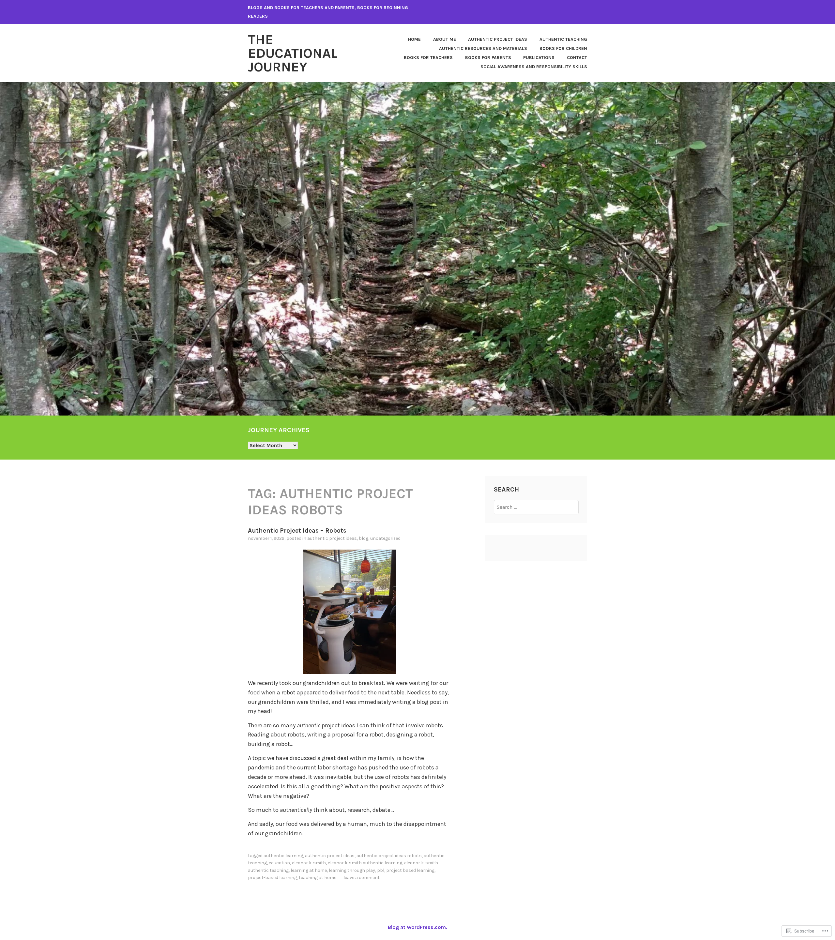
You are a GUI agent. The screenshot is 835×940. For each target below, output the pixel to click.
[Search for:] (536, 507)
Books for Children (563, 48)
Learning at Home (309, 870)
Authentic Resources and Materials (483, 48)
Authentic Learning (283, 855)
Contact (577, 57)
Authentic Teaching (563, 39)
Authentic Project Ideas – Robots (297, 530)
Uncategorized (385, 538)
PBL (380, 870)
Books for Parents (488, 57)
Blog (363, 538)
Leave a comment (361, 877)
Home (414, 39)
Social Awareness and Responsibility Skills (533, 66)
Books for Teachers (428, 57)
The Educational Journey (293, 53)
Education (279, 863)
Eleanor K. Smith (309, 863)
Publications (538, 57)
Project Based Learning (410, 870)
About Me (444, 39)
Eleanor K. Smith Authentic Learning (365, 863)
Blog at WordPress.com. (417, 927)
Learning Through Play (352, 870)
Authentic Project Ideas (497, 39)
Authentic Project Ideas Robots (389, 855)
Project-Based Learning (272, 877)
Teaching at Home (317, 877)
